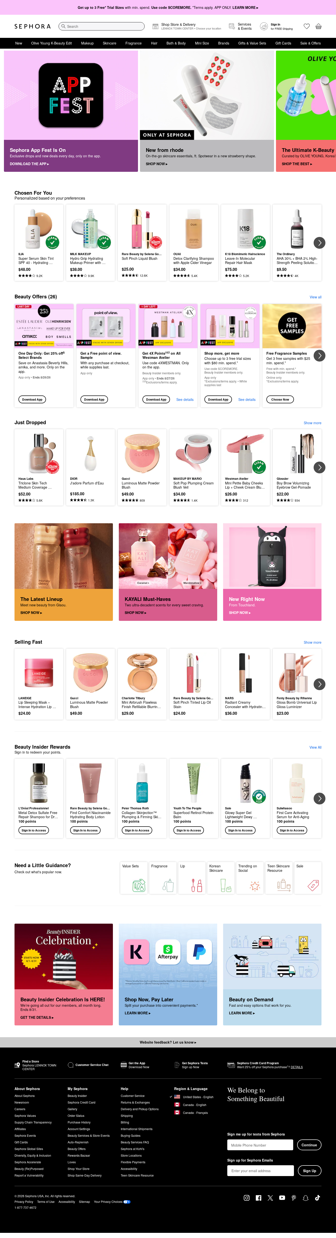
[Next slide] (326, 111)
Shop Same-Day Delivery (85, 1175)
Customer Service (133, 1095)
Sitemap (84, 1201)
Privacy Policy (24, 1201)
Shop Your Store (79, 1168)
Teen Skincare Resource (278, 868)
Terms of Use (46, 1201)
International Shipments (137, 1129)
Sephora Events (25, 1135)
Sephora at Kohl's (132, 1149)
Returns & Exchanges (135, 1102)
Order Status (76, 1115)
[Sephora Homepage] (33, 26)
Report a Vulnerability (29, 1175)
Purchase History (79, 1122)
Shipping (127, 1115)
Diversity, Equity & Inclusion (33, 1155)
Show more (312, 422)
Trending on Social (247, 868)
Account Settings (79, 1129)
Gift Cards (283, 43)
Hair (154, 43)
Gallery (72, 1109)
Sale (299, 865)
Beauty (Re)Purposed (29, 1168)
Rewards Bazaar (79, 1155)
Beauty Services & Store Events (89, 1135)
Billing (125, 1122)
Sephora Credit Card (81, 1102)
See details (185, 399)
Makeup (87, 43)
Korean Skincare (216, 868)
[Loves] (307, 26)
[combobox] (102, 26)
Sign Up (309, 1170)
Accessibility (129, 1168)
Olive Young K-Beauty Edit (51, 43)
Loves (72, 1162)
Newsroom (22, 1102)
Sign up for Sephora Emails (250, 1160)
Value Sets (130, 865)
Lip (182, 865)
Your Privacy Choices (108, 1201)
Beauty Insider (77, 1095)
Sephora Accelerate (28, 1162)
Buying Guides (130, 1135)
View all (315, 296)
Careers (20, 1109)
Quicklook (39, 246)
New (18, 43)
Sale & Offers (310, 43)
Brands (223, 43)
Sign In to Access (34, 830)
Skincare (109, 43)
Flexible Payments (133, 1162)
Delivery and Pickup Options (140, 1109)
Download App (32, 399)
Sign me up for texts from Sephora (256, 1134)
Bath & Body (176, 43)
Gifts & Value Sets (252, 43)
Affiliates (20, 1129)
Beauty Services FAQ (135, 1142)
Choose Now (280, 399)
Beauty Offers (77, 1149)
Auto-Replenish (78, 1142)
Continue (309, 1144)
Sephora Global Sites (29, 1149)
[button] (39, 798)
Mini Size (202, 43)
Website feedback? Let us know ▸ (168, 1042)
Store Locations (131, 1155)
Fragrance (133, 43)
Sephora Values (25, 1115)
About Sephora (25, 1095)
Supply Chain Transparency (33, 1122)
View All (315, 747)
